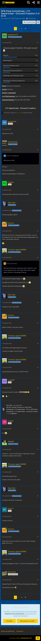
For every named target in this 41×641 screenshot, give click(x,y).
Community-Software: (20, 638)
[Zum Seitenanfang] (38, 638)
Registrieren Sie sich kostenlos (14, 614)
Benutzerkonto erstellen (27, 621)
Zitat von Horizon (11, 263)
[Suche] (28, 2)
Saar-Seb (9, 405)
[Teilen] (38, 22)
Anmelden (9, 621)
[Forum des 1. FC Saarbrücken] (8, 2)
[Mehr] (38, 42)
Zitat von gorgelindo (12, 155)
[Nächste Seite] (25, 28)
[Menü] (38, 2)
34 (21, 28)
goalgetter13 (7, 18)
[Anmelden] (33, 2)
